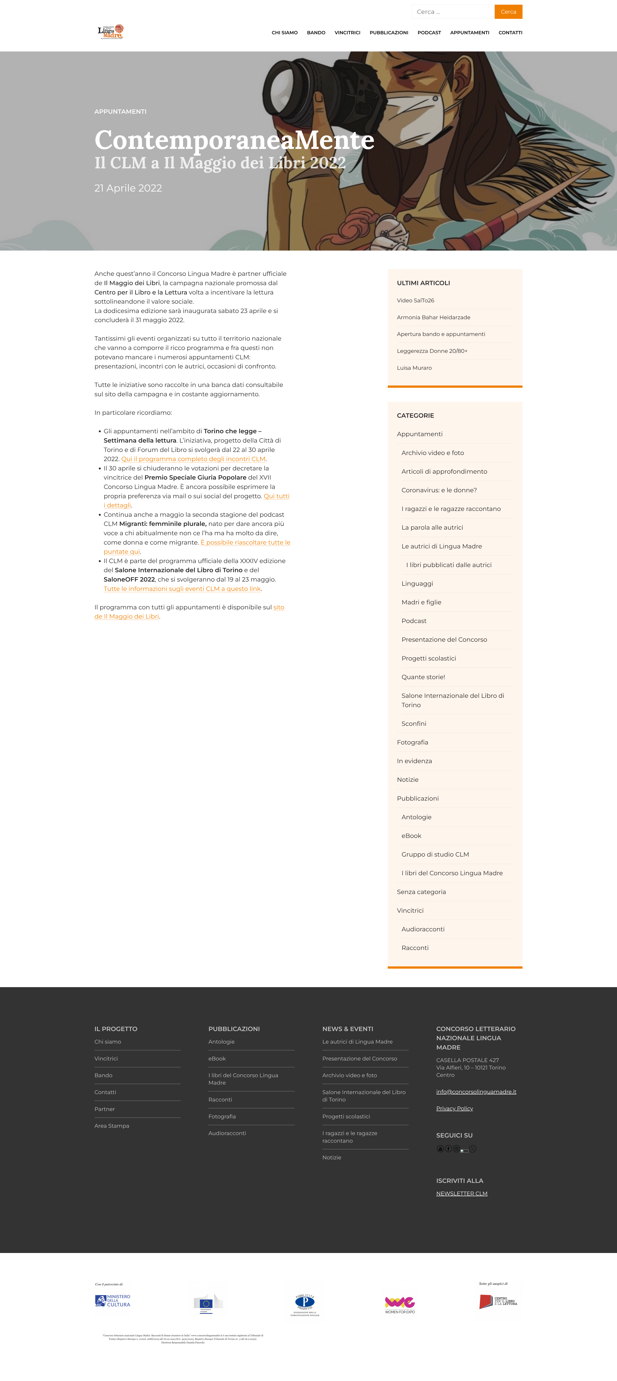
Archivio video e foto (433, 453)
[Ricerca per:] (453, 12)
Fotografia (412, 742)
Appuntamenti (469, 33)
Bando (316, 33)
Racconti (415, 948)
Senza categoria (421, 892)
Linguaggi (417, 583)
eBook (411, 836)
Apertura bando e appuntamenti (441, 334)
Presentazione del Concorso (444, 639)
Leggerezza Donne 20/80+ (432, 351)
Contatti (511, 33)
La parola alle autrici (432, 527)
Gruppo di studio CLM (435, 854)
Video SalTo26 (415, 300)
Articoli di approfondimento (444, 471)
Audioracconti (423, 929)
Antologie (417, 817)
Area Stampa (111, 1126)
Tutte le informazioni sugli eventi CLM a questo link (182, 588)
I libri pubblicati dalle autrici (449, 565)
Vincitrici (347, 33)
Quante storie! (423, 677)
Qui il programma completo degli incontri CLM (193, 459)
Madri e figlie (422, 602)
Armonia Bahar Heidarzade (433, 317)
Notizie (408, 779)
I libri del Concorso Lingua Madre (452, 873)
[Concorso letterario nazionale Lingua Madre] (110, 38)
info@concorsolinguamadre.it (476, 1091)
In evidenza (414, 761)
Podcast (429, 33)
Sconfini (414, 723)
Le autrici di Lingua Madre (442, 546)
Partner (104, 1109)
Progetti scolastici (429, 658)
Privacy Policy (454, 1108)
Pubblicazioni (389, 33)
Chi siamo (285, 33)
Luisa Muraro (414, 368)
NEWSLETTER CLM (462, 1193)
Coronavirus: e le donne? (439, 490)
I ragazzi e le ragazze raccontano (451, 509)
